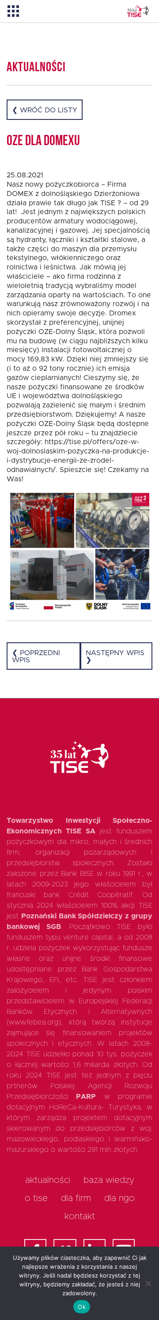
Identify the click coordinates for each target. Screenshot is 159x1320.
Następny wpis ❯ (115, 656)
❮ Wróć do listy (44, 110)
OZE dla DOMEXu (43, 141)
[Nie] (148, 1283)
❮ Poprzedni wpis (36, 656)
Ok (82, 1306)
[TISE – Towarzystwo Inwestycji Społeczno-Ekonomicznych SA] (138, 11)
